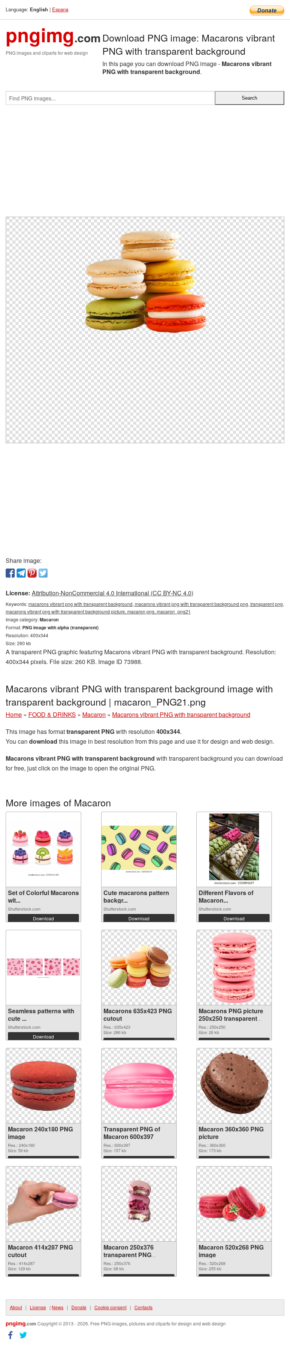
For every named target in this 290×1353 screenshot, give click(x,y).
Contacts (143, 1307)
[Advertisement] (145, 164)
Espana (60, 9)
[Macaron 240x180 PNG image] (43, 1086)
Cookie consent (110, 1307)
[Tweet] (43, 573)
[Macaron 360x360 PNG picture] (234, 1085)
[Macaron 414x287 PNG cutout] (43, 1203)
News (57, 1307)
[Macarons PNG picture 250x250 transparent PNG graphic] (234, 967)
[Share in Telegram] (21, 573)
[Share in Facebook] (10, 573)
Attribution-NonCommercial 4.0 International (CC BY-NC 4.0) (112, 593)
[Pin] (32, 573)
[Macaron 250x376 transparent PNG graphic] (138, 1204)
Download (43, 918)
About (16, 1307)
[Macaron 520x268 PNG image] (234, 1204)
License (38, 1307)
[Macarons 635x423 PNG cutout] (138, 967)
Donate (78, 1307)
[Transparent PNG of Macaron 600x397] (138, 1085)
